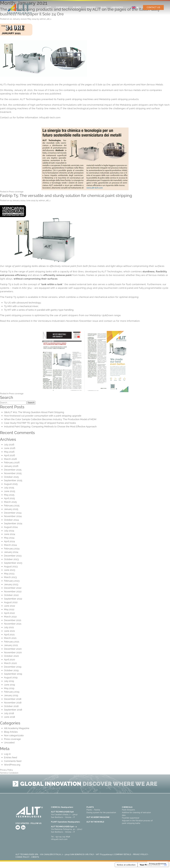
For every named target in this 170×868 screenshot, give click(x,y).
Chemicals (62, 7)
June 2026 (9, 448)
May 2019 (9, 688)
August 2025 (11, 484)
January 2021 (11, 645)
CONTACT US (153, 7)
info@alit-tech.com (49, 117)
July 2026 (9, 444)
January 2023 (11, 584)
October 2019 (11, 670)
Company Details (122, 854)
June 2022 (9, 605)
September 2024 (13, 523)
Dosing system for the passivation (101, 812)
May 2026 (9, 451)
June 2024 (9, 534)
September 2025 (13, 480)
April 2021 (9, 634)
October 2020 (11, 656)
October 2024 (11, 519)
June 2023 (9, 570)
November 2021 (12, 623)
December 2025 (12, 469)
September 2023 (13, 562)
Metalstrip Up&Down (101, 315)
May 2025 (9, 494)
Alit (49, 7)
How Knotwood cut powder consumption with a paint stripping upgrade (43, 415)
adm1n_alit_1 (45, 19)
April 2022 (9, 613)
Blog (103, 7)
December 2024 (12, 512)
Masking (91, 7)
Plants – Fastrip (93, 810)
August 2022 (11, 602)
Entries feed (10, 757)
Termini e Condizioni (9, 773)
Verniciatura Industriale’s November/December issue (68, 320)
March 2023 (10, 577)
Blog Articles (11, 731)
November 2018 (12, 702)
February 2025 (11, 505)
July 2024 (9, 530)
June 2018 (9, 716)
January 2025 (11, 509)
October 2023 (11, 559)
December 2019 (12, 666)
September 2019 (13, 673)
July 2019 (9, 681)
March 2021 (10, 638)
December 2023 (12, 555)
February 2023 (11, 580)
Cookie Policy (22, 857)
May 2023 (9, 573)
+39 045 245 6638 (62, 837)
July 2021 (9, 627)
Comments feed (12, 761)
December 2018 (12, 699)
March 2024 (10, 545)
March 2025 (10, 501)
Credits (35, 857)
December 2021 (12, 620)
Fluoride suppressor (130, 818)
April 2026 (9, 455)
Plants (77, 7)
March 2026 (10, 459)
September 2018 (13, 709)
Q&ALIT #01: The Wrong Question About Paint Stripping (34, 412)
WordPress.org (12, 764)
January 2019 (11, 695)
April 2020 (9, 659)
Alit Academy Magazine (16, 728)
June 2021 (9, 631)
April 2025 (9, 498)
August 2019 (10, 677)
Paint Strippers (128, 810)
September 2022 (13, 598)
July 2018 (9, 713)
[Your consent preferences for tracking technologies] (157, 863)
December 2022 (12, 587)
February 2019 (11, 691)
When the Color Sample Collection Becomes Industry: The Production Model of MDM (50, 419)
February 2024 (11, 548)
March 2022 (10, 616)
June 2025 (9, 491)
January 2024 (11, 552)
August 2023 (11, 566)
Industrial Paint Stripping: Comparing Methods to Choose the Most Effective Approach (50, 426)
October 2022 (11, 595)
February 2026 (12, 462)
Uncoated (117, 7)
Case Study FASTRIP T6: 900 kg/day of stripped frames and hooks (40, 422)
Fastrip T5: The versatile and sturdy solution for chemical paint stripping (66, 195)
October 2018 (11, 706)
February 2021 (11, 641)
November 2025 (13, 473)
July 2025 (9, 487)
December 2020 (13, 648)
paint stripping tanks (40, 271)
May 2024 (9, 537)
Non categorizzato (14, 735)
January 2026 (11, 466)
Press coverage (16, 191)
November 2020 (13, 652)
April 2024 (9, 541)
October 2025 (11, 476)
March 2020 (10, 663)
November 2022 (13, 591)
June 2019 (9, 684)
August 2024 (11, 527)
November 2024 (13, 516)
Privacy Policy (6, 770)
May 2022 (9, 609)
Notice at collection (126, 865)
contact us (110, 320)
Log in (7, 754)
